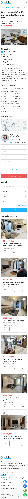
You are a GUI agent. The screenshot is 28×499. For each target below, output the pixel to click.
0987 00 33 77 (6, 485)
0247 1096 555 (7, 482)
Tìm (15, 209)
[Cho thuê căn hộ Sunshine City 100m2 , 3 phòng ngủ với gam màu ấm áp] (14, 229)
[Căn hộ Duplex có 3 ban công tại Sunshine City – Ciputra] (14, 344)
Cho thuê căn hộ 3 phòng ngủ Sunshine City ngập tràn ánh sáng (13, 437)
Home (2, 7)
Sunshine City (9, 7)
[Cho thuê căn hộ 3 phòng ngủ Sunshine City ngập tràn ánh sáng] (14, 421)
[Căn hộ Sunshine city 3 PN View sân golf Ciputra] (14, 383)
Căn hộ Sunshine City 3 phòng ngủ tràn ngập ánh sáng (13, 322)
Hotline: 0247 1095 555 (14, 176)
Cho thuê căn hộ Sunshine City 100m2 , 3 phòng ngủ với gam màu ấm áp (13, 245)
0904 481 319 (16, 139)
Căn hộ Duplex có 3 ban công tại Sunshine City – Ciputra (12, 360)
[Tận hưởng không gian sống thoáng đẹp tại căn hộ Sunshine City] (14, 267)
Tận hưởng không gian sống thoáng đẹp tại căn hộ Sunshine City (13, 283)
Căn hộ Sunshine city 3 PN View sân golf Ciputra (13, 399)
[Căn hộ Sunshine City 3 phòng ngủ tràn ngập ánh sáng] (14, 306)
